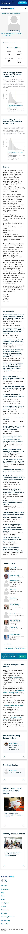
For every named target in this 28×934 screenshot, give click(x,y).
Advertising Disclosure (8, 917)
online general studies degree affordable (14, 691)
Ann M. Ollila (13, 627)
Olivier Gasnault (14, 575)
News (3, 896)
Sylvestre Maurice (15, 580)
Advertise (4, 913)
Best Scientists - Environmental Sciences (11, 13)
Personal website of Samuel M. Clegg (14, 648)
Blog (2, 892)
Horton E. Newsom (15, 614)
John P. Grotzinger (15, 620)
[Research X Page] (6, 880)
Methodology (5, 889)
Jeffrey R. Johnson (15, 634)
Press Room (4, 910)
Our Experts (4, 903)
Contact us (22, 656)
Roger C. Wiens (14, 568)
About (3, 899)
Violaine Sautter (14, 604)
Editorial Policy (5, 920)
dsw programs (15, 677)
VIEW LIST (22, 3)
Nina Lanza (13, 589)
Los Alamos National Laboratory (12, 33)
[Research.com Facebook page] (2, 880)
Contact (3, 906)
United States (7, 35)
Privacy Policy (5, 924)
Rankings (4, 885)
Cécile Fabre (13, 598)
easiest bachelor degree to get (14, 705)
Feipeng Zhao (12, 770)
